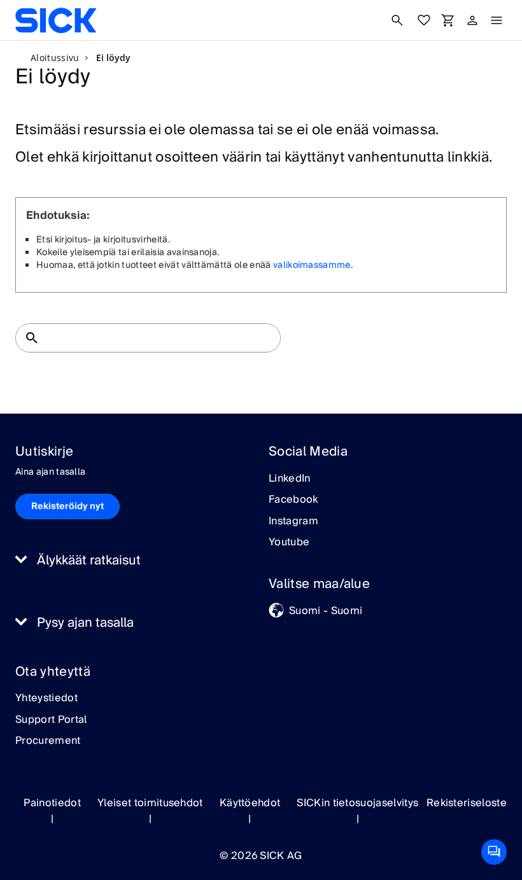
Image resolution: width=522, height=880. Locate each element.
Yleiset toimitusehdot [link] (150, 803)
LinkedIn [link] (290, 479)
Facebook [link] (293, 500)
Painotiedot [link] (52, 803)
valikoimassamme (312, 265)
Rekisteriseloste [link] (467, 803)
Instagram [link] (293, 521)
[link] (55, 20)
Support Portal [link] (51, 720)
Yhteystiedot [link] (46, 698)
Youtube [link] (289, 542)
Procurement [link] (48, 741)
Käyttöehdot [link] (250, 803)
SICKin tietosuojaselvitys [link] (357, 803)
